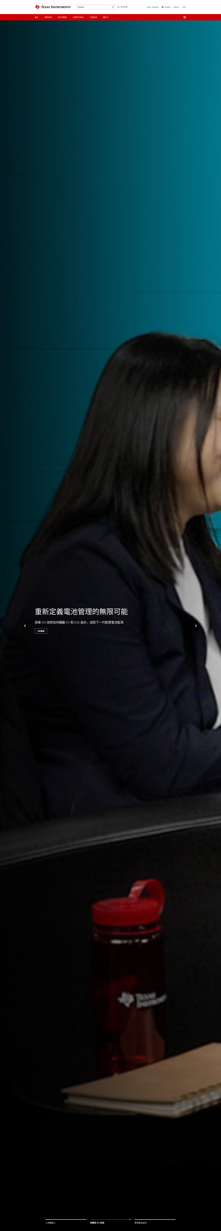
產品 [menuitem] (36, 17)
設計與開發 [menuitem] (62, 17)
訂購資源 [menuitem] (93, 17)
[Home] (53, 7)
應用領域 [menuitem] (48, 17)
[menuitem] (184, 17)
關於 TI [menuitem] (106, 17)
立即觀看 (41, 631)
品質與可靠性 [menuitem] (78, 17)
